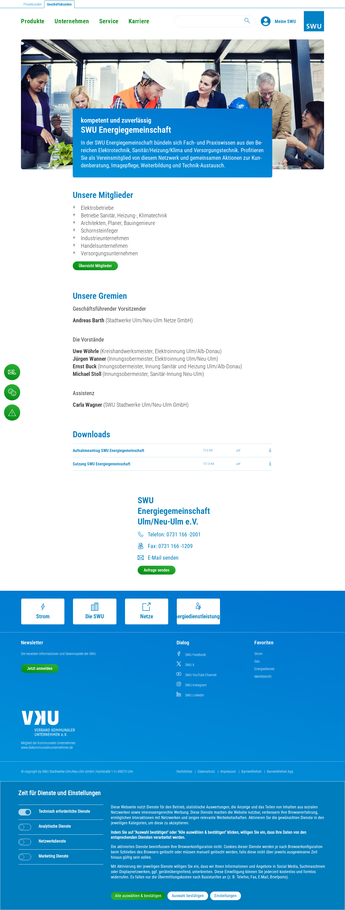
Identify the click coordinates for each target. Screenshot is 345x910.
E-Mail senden (163, 558)
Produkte (32, 21)
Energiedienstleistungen (198, 616)
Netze (146, 616)
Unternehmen (72, 21)
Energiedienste (264, 669)
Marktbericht (263, 676)
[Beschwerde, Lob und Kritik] (12, 392)
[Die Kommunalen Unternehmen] (48, 725)
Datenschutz (207, 771)
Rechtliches (185, 771)
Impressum (228, 771)
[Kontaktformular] (12, 372)
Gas (257, 661)
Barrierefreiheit (251, 771)
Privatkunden (32, 4)
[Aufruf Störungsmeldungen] (12, 412)
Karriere (139, 21)
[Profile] (268, 21)
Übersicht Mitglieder (95, 265)
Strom (43, 616)
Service (108, 21)
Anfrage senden (156, 570)
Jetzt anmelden (40, 668)
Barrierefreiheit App (280, 771)
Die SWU (94, 616)
